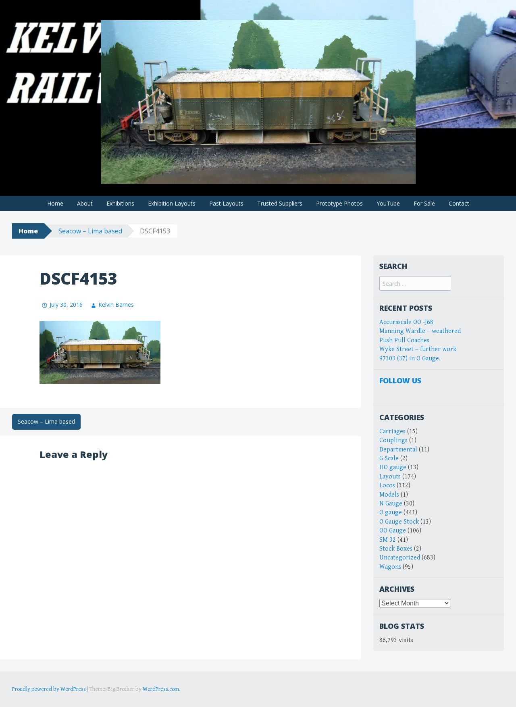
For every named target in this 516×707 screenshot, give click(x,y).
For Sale (424, 203)
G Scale (389, 458)
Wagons (390, 567)
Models (389, 495)
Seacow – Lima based (90, 231)
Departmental (398, 449)
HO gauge (392, 467)
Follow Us (400, 380)
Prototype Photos (339, 203)
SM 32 (387, 540)
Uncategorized (399, 557)
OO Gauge (392, 530)
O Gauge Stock (399, 522)
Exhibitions (120, 203)
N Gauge (390, 503)
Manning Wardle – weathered (420, 331)
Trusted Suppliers (279, 203)
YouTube (388, 203)
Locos (387, 485)
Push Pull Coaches (404, 340)
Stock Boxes (395, 549)
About (85, 203)
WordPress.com (161, 689)
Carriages (392, 431)
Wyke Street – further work (417, 349)
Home (55, 203)
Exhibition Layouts (172, 203)
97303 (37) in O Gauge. (410, 358)
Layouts (390, 476)
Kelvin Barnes (116, 304)
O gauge (390, 512)
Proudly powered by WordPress (49, 689)
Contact (459, 203)
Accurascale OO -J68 (406, 322)
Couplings (393, 440)
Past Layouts (226, 203)
